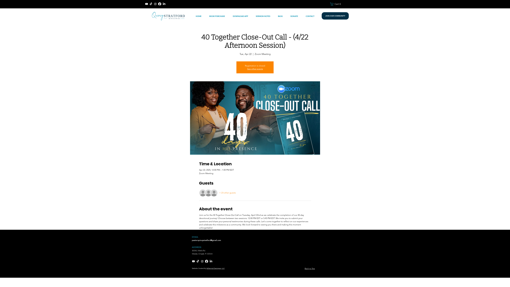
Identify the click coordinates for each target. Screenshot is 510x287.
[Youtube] (146, 3)
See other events (255, 69)
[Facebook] (159, 3)
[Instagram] (155, 3)
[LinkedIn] (164, 3)
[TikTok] (150, 3)
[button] (336, 4)
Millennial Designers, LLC (216, 268)
